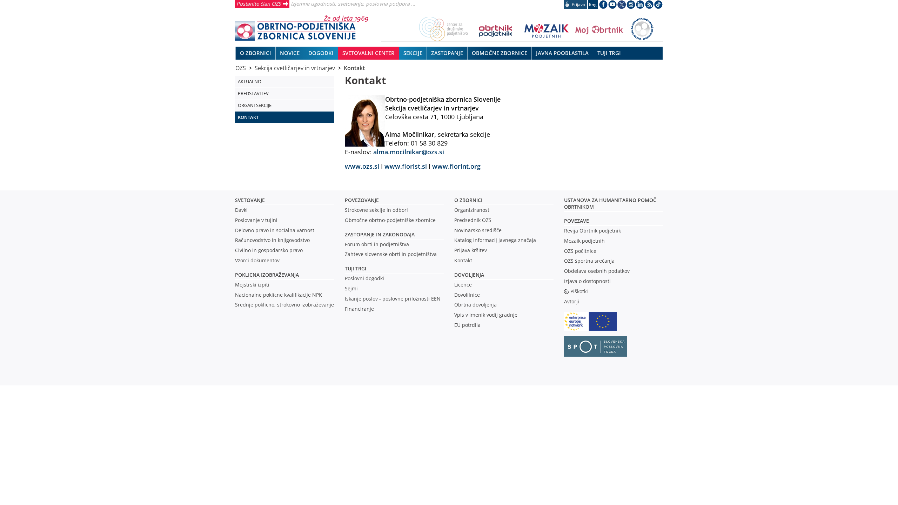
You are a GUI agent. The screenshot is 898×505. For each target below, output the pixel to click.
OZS (240, 68)
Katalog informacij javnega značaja (495, 240)
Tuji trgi (355, 268)
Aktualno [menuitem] (249, 81)
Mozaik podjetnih (584, 240)
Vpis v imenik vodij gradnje (485, 314)
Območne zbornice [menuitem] (499, 52)
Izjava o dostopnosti (587, 281)
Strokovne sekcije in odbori (376, 210)
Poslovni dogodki (364, 278)
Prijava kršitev (470, 250)
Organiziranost (471, 210)
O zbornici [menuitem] (255, 52)
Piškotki (579, 291)
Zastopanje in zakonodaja (380, 234)
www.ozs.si (363, 166)
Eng (593, 4)
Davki (241, 210)
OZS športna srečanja (589, 260)
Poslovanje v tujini (256, 220)
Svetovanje (250, 200)
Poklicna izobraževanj (265, 274)
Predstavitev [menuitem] (253, 93)
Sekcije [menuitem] (412, 52)
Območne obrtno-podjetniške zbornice (390, 220)
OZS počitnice (580, 251)
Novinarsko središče (478, 230)
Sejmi (351, 288)
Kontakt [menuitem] (248, 117)
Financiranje (359, 308)
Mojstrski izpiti (252, 284)
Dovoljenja (469, 274)
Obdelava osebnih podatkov (597, 271)
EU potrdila (467, 325)
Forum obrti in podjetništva (377, 244)
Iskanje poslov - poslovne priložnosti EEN (393, 298)
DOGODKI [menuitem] (321, 52)
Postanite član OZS (258, 3)
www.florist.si (405, 166)
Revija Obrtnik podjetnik (592, 230)
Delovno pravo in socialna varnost (274, 230)
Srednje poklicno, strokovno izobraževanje (284, 304)
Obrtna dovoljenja (475, 304)
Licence (463, 284)
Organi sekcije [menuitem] (255, 105)
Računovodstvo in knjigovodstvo (272, 240)
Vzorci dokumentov (257, 260)
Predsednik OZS (472, 220)
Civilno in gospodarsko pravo (269, 250)
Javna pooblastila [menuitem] (562, 52)
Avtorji (571, 301)
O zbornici (468, 200)
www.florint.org (456, 166)
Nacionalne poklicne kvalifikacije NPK (278, 294)
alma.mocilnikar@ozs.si (408, 151)
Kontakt (354, 68)
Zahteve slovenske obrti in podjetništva (391, 254)
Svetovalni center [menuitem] (368, 52)
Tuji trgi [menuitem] (609, 52)
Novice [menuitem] (290, 52)
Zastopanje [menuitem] (447, 52)
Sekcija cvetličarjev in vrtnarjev (295, 68)
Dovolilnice (467, 294)
